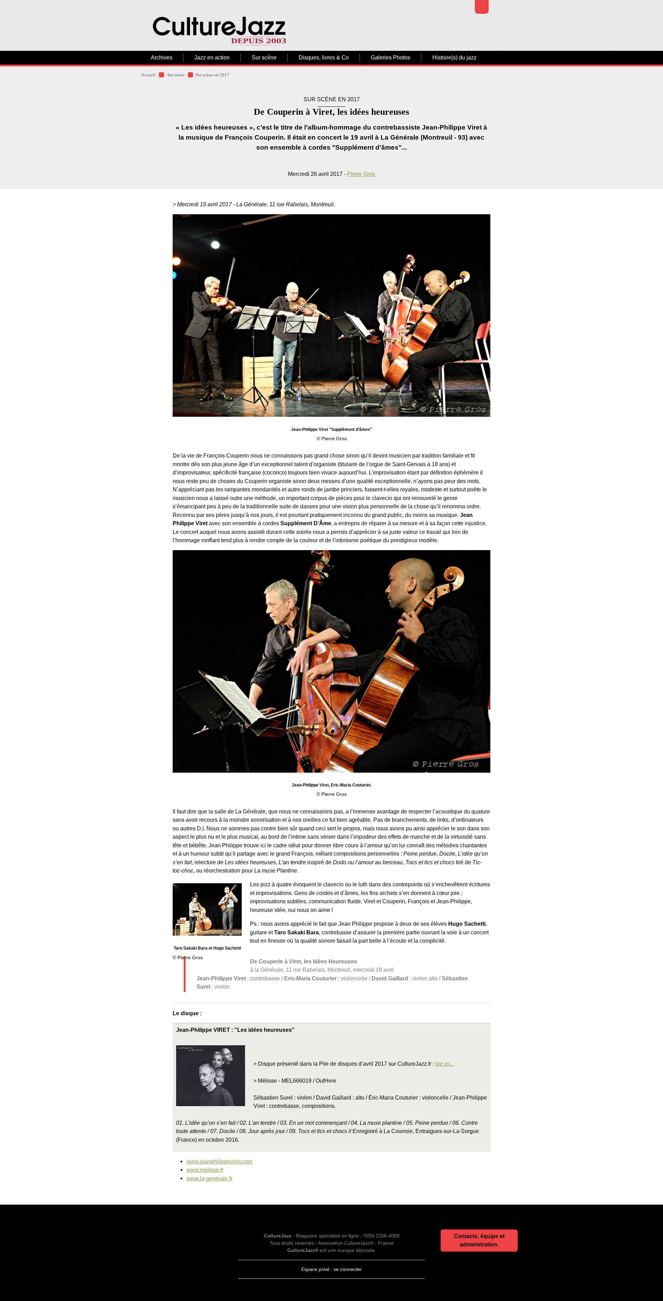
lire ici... (444, 1063)
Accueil (148, 75)
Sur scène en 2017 (212, 75)
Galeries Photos (390, 57)
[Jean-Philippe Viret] (331, 315)
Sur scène (264, 57)
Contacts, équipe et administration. (479, 1240)
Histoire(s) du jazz (454, 57)
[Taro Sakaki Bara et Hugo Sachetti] (207, 909)
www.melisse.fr (204, 1170)
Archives (161, 57)
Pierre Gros (361, 174)
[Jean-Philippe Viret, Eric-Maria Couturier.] (331, 661)
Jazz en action (212, 57)
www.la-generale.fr (209, 1178)
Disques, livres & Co (324, 57)
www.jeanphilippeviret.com (219, 1161)
